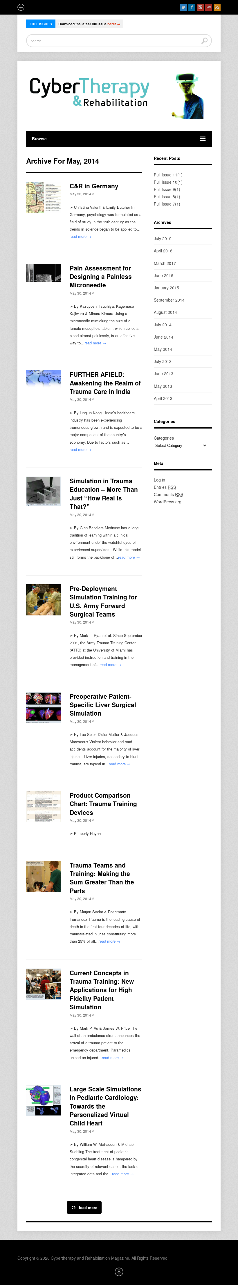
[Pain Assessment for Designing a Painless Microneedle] (43, 273)
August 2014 (165, 312)
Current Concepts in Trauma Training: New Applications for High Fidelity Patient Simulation (102, 989)
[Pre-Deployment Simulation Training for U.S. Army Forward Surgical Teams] (43, 599)
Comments (168, 494)
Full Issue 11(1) (168, 175)
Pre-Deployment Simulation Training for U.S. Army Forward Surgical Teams (103, 601)
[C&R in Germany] (43, 197)
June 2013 (163, 373)
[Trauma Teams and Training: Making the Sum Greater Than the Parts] (43, 876)
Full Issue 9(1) (167, 189)
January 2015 (166, 288)
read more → (80, 236)
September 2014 (169, 300)
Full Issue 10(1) (168, 182)
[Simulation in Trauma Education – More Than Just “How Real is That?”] (43, 491)
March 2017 (165, 263)
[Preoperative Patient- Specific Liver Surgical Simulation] (43, 707)
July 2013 (163, 361)
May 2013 (163, 386)
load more (88, 1207)
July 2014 (163, 325)
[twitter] (183, 7)
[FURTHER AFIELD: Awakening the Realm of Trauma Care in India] (43, 378)
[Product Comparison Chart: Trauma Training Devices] (43, 806)
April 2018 (163, 251)
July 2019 (163, 238)
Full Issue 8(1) (167, 196)
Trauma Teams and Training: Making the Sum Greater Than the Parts (102, 878)
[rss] (217, 7)
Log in (159, 480)
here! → (113, 23)
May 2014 (163, 349)
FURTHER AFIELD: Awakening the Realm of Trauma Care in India (105, 383)
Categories (164, 438)
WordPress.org (167, 502)
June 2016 (163, 275)
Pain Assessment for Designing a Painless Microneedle (101, 276)
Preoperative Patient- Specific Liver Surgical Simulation (103, 705)
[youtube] (208, 7)
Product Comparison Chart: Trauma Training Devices (103, 804)
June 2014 (163, 337)
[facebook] (191, 7)
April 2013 (163, 398)
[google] (200, 7)
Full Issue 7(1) (167, 204)
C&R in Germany (94, 185)
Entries (165, 487)
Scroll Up (119, 1272)
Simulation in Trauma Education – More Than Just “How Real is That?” (104, 493)
